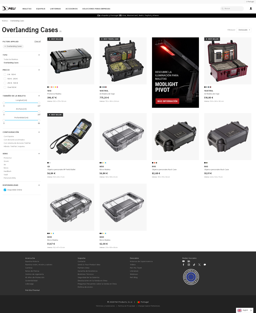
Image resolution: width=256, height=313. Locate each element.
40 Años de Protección (34, 277)
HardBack (7, 171)
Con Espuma (9, 136)
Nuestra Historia (32, 261)
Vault (6, 174)
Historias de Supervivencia (141, 261)
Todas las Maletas (11, 59)
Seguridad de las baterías (88, 277)
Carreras (29, 268)
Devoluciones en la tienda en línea (92, 280)
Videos (133, 264)
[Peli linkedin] (189, 262)
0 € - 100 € (11, 74)
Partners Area (83, 268)
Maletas (5, 20)
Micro (6, 168)
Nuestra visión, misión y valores (38, 264)
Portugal (144, 302)
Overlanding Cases (11, 62)
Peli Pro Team (136, 268)
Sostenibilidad (31, 280)
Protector (8, 158)
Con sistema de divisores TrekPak (17, 143)
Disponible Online (14, 190)
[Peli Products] (183, 265)
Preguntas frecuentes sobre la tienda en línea (97, 284)
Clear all (37, 41)
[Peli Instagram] (189, 265)
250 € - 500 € (12, 83)
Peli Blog (134, 277)
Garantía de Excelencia (87, 271)
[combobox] (244, 310)
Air (5, 164)
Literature (134, 271)
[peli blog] (205, 265)
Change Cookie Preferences (149, 306)
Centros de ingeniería (34, 274)
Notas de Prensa (32, 271)
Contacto (81, 261)
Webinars (134, 274)
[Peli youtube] (183, 262)
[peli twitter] (199, 265)
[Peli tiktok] (194, 265)
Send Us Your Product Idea (89, 264)
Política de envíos (85, 287)
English (245, 310)
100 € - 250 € (12, 79)
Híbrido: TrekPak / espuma (14, 146)
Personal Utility (10, 178)
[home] (9, 8)
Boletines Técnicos (86, 274)
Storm (6, 161)
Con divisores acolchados (14, 139)
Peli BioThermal (32, 290)
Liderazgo (29, 284)
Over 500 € (11, 87)
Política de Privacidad (126, 306)
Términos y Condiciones (105, 306)
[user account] (251, 8)
